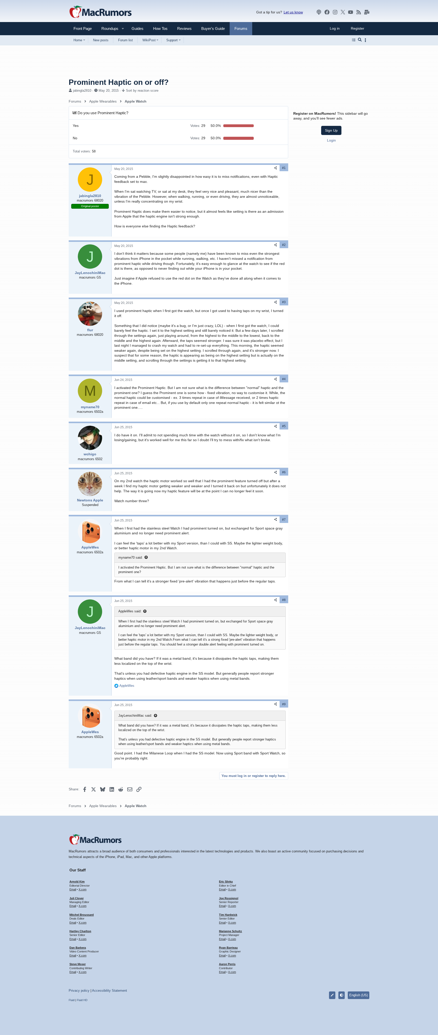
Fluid (72, 1000)
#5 (284, 426)
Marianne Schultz (230, 931)
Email (72, 889)
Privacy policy (79, 990)
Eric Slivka (226, 881)
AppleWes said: (129, 611)
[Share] (275, 168)
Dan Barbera (77, 947)
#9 (284, 704)
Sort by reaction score (142, 90)
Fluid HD (82, 1000)
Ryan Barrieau (228, 947)
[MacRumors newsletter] (366, 12)
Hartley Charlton (80, 931)
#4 (284, 379)
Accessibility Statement (109, 990)
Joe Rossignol (228, 898)
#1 (284, 168)
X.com (82, 889)
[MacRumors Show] (318, 12)
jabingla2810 (82, 90)
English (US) (358, 995)
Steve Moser (77, 964)
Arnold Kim (77, 881)
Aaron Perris (227, 964)
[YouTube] (350, 12)
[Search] (359, 40)
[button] (108, 28)
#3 (284, 302)
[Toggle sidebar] (366, 40)
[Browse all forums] (353, 40)
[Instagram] (335, 12)
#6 (284, 472)
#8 (284, 600)
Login (331, 140)
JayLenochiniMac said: (135, 715)
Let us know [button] (293, 12)
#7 (284, 519)
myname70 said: (130, 557)
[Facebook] (327, 12)
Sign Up (331, 130)
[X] (343, 12)
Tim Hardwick (228, 914)
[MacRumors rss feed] (358, 12)
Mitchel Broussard (81, 914)
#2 (284, 245)
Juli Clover (76, 898)
